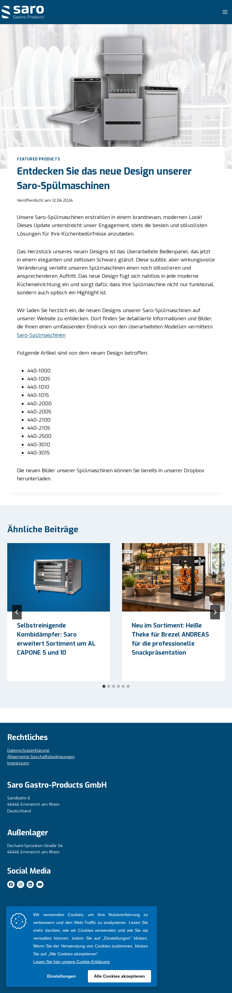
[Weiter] (215, 612)
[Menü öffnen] (224, 12)
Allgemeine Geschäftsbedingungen (41, 756)
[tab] (103, 686)
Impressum (18, 763)
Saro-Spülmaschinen (41, 335)
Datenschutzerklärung (28, 750)
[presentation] (58, 577)
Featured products (38, 159)
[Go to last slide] (17, 612)
